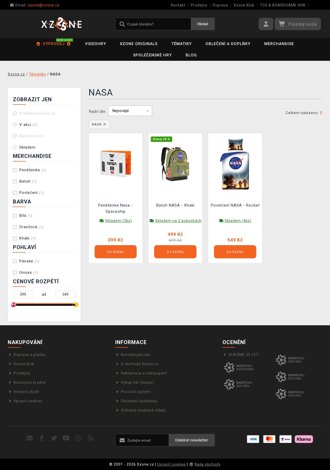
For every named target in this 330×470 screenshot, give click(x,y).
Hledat (202, 24)
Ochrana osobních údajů (143, 410)
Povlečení (31, 192)
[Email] (30, 438)
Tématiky (181, 43)
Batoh (28, 181)
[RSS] (91, 438)
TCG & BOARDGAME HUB (283, 5)
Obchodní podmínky (139, 401)
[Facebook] (42, 438)
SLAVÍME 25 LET (243, 355)
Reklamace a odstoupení (144, 373)
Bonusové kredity (30, 382)
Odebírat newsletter (191, 440)
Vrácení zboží (26, 392)
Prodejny (199, 5)
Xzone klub (24, 364)
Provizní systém (136, 392)
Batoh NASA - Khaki (175, 205)
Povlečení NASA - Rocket (235, 205)
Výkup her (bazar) (137, 382)
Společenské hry (152, 55)
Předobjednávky (37, 113)
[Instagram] (78, 438)
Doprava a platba (29, 355)
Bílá (25, 215)
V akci (28, 124)
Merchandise (279, 43)
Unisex (28, 272)
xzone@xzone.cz (37, 5)
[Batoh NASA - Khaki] (175, 163)
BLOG (191, 55)
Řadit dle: (97, 111)
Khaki (27, 238)
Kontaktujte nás (135, 355)
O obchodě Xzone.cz (140, 364)
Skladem (27, 147)
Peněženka (32, 170)
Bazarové (31, 136)
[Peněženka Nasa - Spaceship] (115, 163)
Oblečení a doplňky (227, 43)
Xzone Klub (244, 5)
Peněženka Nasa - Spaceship (115, 208)
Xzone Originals (139, 43)
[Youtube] (66, 438)
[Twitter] (54, 438)
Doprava (220, 5)
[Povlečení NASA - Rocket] (235, 163)
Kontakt (178, 5)
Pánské (29, 261)
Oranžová (31, 227)
